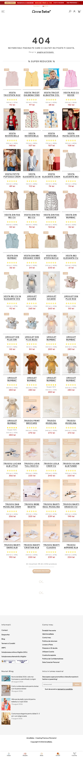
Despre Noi (6, 635)
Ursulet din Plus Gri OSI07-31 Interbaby (12, 341)
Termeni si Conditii (8, 643)
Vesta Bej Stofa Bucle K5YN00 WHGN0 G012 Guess (51, 259)
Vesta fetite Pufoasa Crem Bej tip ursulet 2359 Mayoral (12, 178)
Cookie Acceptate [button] (49, 655)
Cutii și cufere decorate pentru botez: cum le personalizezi (25, 687)
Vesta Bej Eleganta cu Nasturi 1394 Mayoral (70, 259)
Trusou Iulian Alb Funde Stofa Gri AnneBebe (71, 467)
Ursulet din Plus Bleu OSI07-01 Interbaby (32, 341)
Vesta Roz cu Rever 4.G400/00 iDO (70, 95)
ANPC (4, 648)
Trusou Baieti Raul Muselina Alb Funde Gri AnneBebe (51, 508)
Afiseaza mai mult (41, 571)
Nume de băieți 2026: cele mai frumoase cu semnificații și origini (23, 678)
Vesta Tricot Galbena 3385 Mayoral (32, 95)
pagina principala (45, 52)
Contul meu (46, 637)
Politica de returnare (49, 641)
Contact (5, 630)
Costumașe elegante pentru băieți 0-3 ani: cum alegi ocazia (25, 715)
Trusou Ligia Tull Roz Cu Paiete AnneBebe (32, 467)
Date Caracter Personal (50, 662)
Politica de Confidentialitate (52, 659)
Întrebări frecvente (49, 630)
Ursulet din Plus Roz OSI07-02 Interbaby (71, 300)
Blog (3, 639)
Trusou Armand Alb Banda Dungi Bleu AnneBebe (70, 549)
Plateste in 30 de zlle (49, 648)
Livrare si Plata (47, 644)
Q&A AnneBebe (48, 634)
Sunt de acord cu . (59, 689)
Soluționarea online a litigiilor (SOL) (14, 652)
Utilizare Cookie (48, 652)
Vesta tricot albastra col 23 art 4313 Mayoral (51, 96)
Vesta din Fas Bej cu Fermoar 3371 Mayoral (32, 219)
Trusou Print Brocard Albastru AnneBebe (32, 424)
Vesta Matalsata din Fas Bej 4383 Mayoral (71, 137)
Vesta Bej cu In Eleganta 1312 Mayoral (12, 299)
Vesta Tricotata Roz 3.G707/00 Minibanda (12, 96)
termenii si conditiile (65, 689)
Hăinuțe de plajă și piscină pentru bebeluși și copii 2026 (23, 700)
